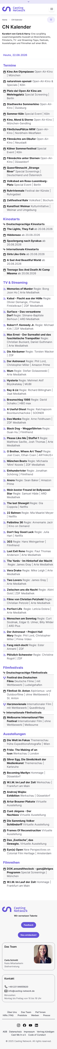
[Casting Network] (13, 9)
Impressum (29, 1031)
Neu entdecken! (29, 935)
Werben (35, 1015)
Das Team (26, 1012)
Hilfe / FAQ (8, 1015)
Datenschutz (15, 1031)
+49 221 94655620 (18, 986)
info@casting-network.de (21, 991)
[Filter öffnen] (51, 20)
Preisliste (22, 1015)
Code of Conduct (37, 1034)
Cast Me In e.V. (18, 1034)
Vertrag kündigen (45, 1031)
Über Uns (12, 1012)
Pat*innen (40, 1012)
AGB (5, 1031)
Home (4, 20)
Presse (46, 1015)
